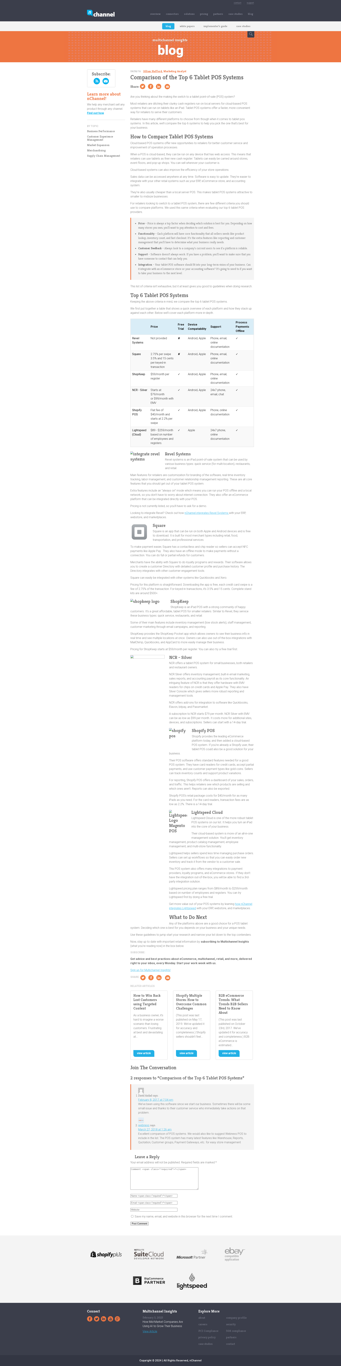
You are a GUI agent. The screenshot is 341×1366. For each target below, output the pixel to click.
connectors (172, 13)
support (250, 3)
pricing (204, 13)
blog (250, 13)
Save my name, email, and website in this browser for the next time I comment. (184, 1216)
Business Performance (101, 131)
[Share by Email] (167, 86)
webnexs (143, 1125)
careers (202, 1324)
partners (218, 13)
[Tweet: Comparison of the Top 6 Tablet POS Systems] (142, 86)
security (231, 1324)
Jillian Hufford (152, 71)
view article (144, 1053)
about (201, 1318)
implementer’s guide (215, 26)
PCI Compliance (208, 1331)
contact (237, 3)
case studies (235, 13)
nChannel (101, 13)
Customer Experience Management (100, 138)
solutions (189, 13)
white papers (187, 26)
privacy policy (207, 1337)
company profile (236, 1318)
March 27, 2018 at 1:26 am (155, 1129)
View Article (150, 1331)
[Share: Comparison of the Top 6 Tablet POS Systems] (150, 86)
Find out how (95, 113)
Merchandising (96, 150)
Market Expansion (98, 145)
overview (155, 13)
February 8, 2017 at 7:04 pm (155, 1099)
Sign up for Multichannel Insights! (150, 970)
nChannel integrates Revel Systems (207, 513)
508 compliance (236, 1331)
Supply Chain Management (103, 155)
